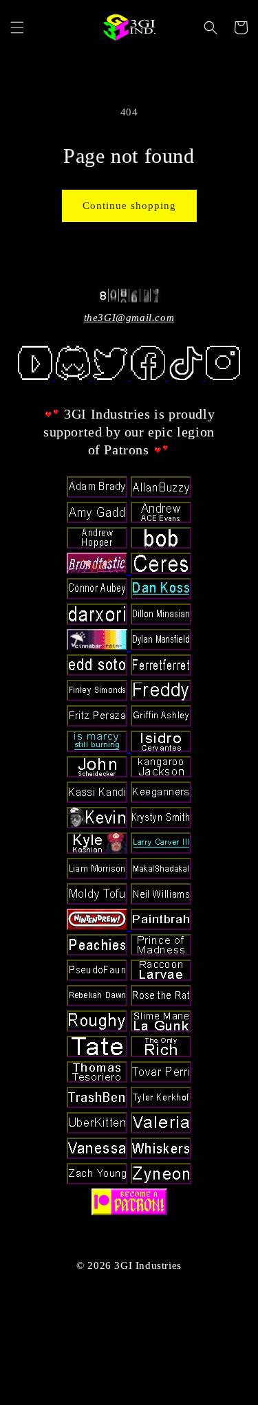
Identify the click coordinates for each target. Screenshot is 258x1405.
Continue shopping (129, 205)
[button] (17, 27)
